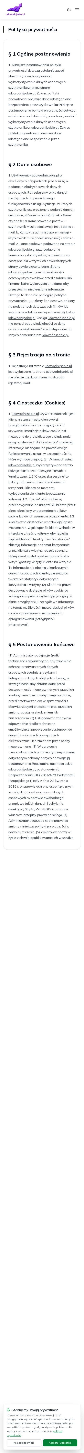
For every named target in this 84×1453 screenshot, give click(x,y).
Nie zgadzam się (24, 1442)
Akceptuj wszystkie (60, 1442)
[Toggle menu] (77, 10)
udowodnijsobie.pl (21, 93)
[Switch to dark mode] (69, 9)
